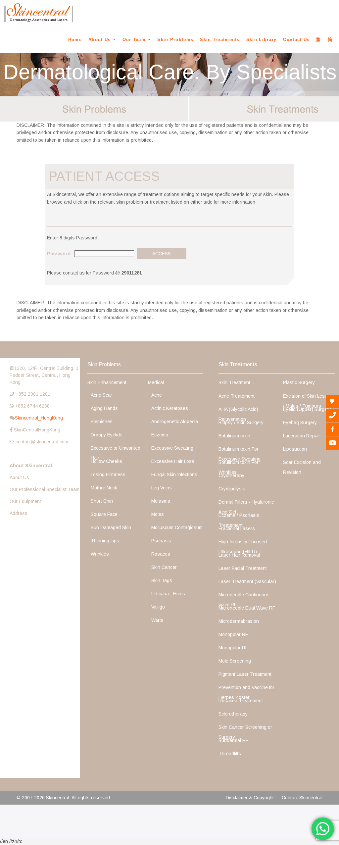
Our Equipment (25, 501)
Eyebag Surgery (300, 422)
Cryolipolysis (231, 488)
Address (18, 513)
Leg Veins (161, 487)
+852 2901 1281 (33, 394)
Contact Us (296, 39)
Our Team (134, 39)
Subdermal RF (233, 740)
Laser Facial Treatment (242, 568)
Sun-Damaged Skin (111, 527)
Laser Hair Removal (239, 555)
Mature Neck (104, 487)
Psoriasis (161, 540)
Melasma (160, 501)
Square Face (104, 514)
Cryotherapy (231, 475)
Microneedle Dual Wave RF (246, 608)
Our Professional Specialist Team (44, 489)
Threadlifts (229, 753)
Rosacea (160, 554)
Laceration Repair (301, 435)
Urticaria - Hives (168, 593)
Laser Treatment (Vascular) (247, 581)
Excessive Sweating (172, 448)
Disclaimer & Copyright (250, 797)
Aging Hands (104, 408)
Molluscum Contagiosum (177, 527)
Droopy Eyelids (106, 434)
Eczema (159, 434)
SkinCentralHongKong (37, 429)
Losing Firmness (108, 474)
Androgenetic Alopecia (174, 421)
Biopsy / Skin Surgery (241, 422)
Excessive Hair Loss (172, 461)
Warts (157, 620)
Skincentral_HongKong (39, 418)
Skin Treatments (220, 39)
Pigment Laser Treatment (244, 674)
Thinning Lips (105, 540)
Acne (156, 395)
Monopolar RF (233, 634)
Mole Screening (234, 661)
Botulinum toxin (234, 435)
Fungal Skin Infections (174, 474)
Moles (157, 514)
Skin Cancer (164, 567)
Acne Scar (101, 395)
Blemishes (102, 421)
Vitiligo (158, 607)
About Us (99, 39)
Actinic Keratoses (169, 408)
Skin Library (261, 39)
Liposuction (295, 449)
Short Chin (102, 501)
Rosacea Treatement (240, 700)
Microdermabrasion (238, 621)
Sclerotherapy (233, 714)
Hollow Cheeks (106, 461)
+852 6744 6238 (32, 406)
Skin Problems (175, 39)
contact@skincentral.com (42, 441)
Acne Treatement (236, 396)
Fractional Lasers (236, 528)
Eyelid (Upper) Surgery (307, 409)
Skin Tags (161, 580)
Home (75, 39)
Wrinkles (100, 554)
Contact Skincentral (302, 797)
